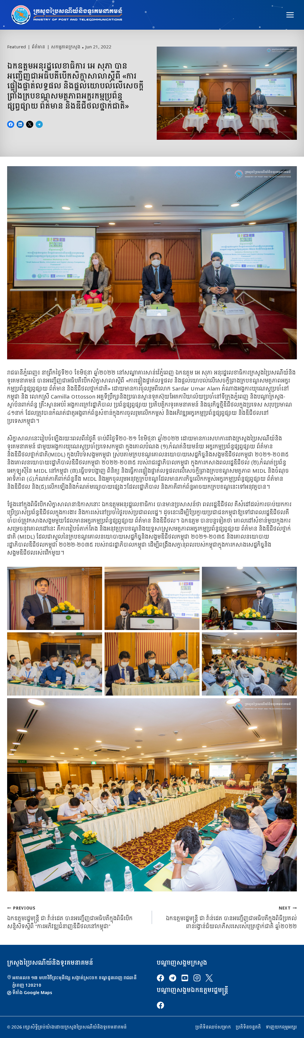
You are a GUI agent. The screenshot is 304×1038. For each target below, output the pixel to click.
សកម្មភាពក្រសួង (65, 47)
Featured (16, 47)
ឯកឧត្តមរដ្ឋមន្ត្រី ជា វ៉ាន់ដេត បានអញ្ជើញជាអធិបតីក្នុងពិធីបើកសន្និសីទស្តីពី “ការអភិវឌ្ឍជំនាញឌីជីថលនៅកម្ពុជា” (70, 917)
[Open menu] (290, 15)
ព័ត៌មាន (38, 47)
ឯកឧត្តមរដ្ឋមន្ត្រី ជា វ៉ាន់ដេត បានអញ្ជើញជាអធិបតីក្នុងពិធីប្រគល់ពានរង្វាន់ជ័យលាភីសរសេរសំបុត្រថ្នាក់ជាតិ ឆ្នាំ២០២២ (231, 917)
